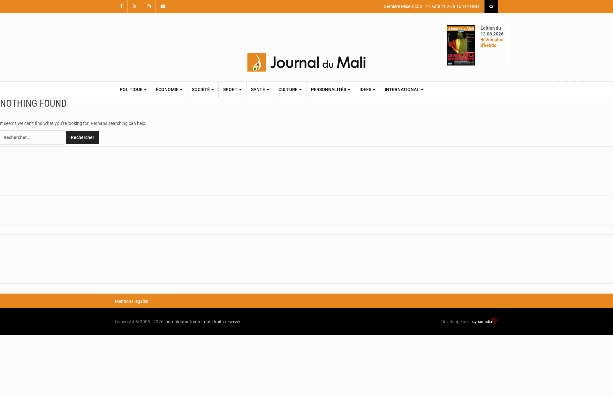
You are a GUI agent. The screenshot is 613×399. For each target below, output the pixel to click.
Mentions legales (131, 301)
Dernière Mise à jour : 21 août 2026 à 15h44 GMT (431, 6)
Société (201, 89)
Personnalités (329, 89)
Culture (288, 89)
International (402, 89)
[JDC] (306, 62)
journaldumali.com (182, 321)
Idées (365, 89)
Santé (258, 89)
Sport (230, 89)
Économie (167, 89)
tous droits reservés (221, 321)
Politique (131, 89)
